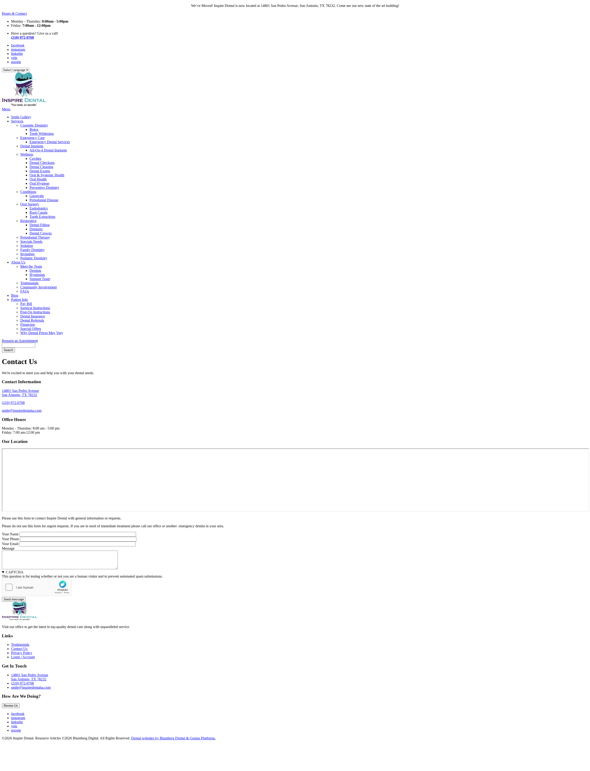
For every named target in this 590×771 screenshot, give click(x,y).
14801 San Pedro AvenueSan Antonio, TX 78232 (20, 393)
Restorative (28, 221)
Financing (27, 324)
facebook (17, 45)
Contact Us (19, 649)
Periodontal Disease (44, 200)
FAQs (24, 291)
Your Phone (10, 539)
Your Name (10, 534)
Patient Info (19, 300)
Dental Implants (31, 146)
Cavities (35, 158)
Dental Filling (40, 225)
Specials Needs (31, 241)
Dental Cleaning (41, 167)
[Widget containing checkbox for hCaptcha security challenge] (36, 587)
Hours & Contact (14, 13)
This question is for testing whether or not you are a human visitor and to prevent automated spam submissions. (82, 574)
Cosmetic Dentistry (34, 125)
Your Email (10, 544)
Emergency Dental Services (50, 142)
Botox (34, 129)
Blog (14, 295)
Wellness (26, 154)
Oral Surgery (29, 204)
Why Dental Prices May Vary (41, 333)
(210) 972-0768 (22, 37)
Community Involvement (38, 287)
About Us (18, 262)
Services (17, 121)
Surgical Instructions (35, 308)
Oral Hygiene (39, 183)
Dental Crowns (41, 233)
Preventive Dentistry (44, 188)
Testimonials (29, 283)
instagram (18, 49)
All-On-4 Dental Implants (48, 150)
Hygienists (37, 275)
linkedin (17, 54)
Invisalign (27, 254)
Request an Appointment (20, 341)
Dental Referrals (32, 320)
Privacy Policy (21, 653)
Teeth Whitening (42, 134)
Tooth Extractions (42, 217)
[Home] (24, 105)
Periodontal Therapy (35, 237)
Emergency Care (32, 138)
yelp (14, 58)
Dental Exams (40, 171)
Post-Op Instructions (35, 312)
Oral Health (38, 179)
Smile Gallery (21, 117)
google (16, 62)
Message (8, 548)
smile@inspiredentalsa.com (21, 410)
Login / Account (23, 657)
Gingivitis (37, 196)
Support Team (40, 279)
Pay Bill (26, 304)
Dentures (36, 229)
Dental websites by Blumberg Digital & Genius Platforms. (173, 738)
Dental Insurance (32, 316)
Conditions (28, 192)
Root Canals (38, 212)
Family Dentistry (32, 250)
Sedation (26, 246)
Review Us (11, 705)
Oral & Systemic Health (47, 175)
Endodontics (39, 208)
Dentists (35, 271)
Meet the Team (31, 266)
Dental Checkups (42, 163)
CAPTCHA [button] (15, 572)
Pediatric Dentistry (33, 258)
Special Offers (30, 329)
